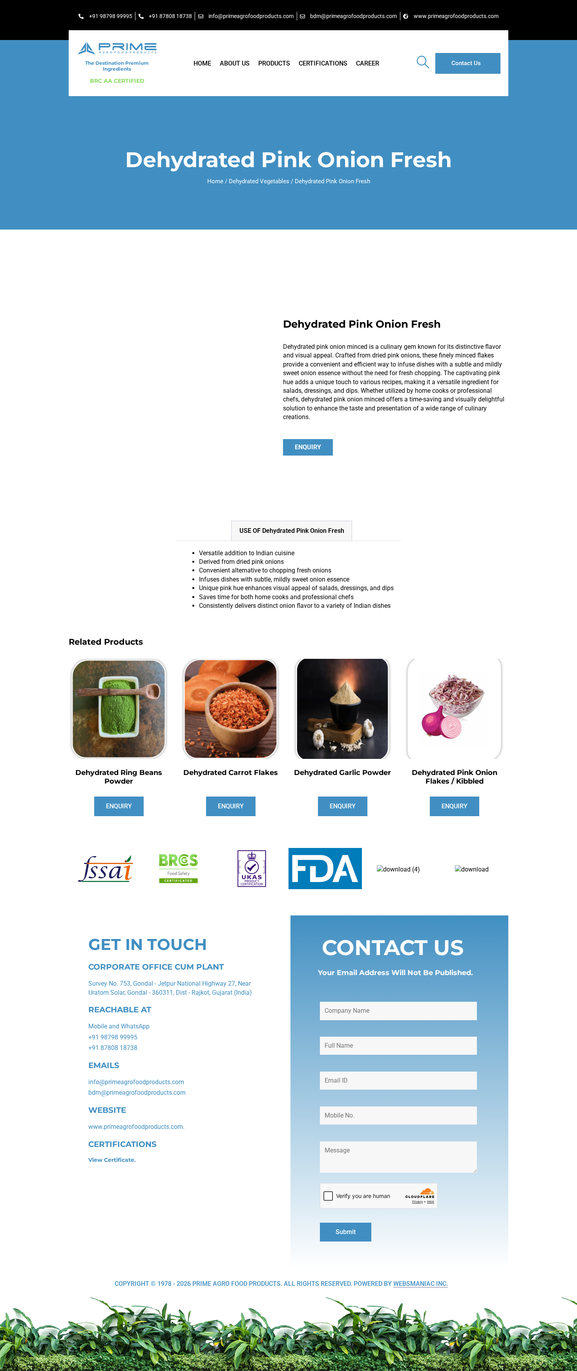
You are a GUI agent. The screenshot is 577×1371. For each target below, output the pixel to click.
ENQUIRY (308, 447)
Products (274, 63)
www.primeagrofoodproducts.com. (136, 1126)
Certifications (323, 63)
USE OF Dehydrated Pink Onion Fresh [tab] (291, 530)
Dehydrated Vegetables (259, 181)
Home (202, 63)
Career (367, 63)
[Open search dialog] (423, 63)
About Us (235, 63)
